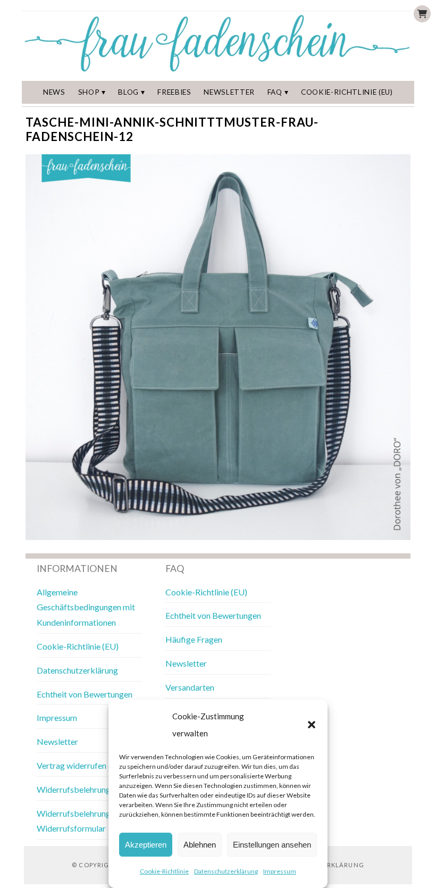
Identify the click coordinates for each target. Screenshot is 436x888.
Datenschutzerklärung (226, 871)
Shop (89, 92)
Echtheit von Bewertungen (84, 694)
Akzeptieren (145, 844)
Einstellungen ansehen (272, 844)
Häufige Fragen (193, 639)
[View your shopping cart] (422, 13)
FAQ (274, 92)
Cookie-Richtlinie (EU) (347, 92)
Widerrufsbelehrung (74, 789)
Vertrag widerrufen (71, 765)
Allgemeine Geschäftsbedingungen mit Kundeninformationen (86, 607)
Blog (128, 92)
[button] (311, 724)
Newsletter (229, 92)
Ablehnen (199, 844)
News (54, 92)
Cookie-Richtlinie (164, 871)
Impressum (279, 871)
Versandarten (189, 687)
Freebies (174, 92)
